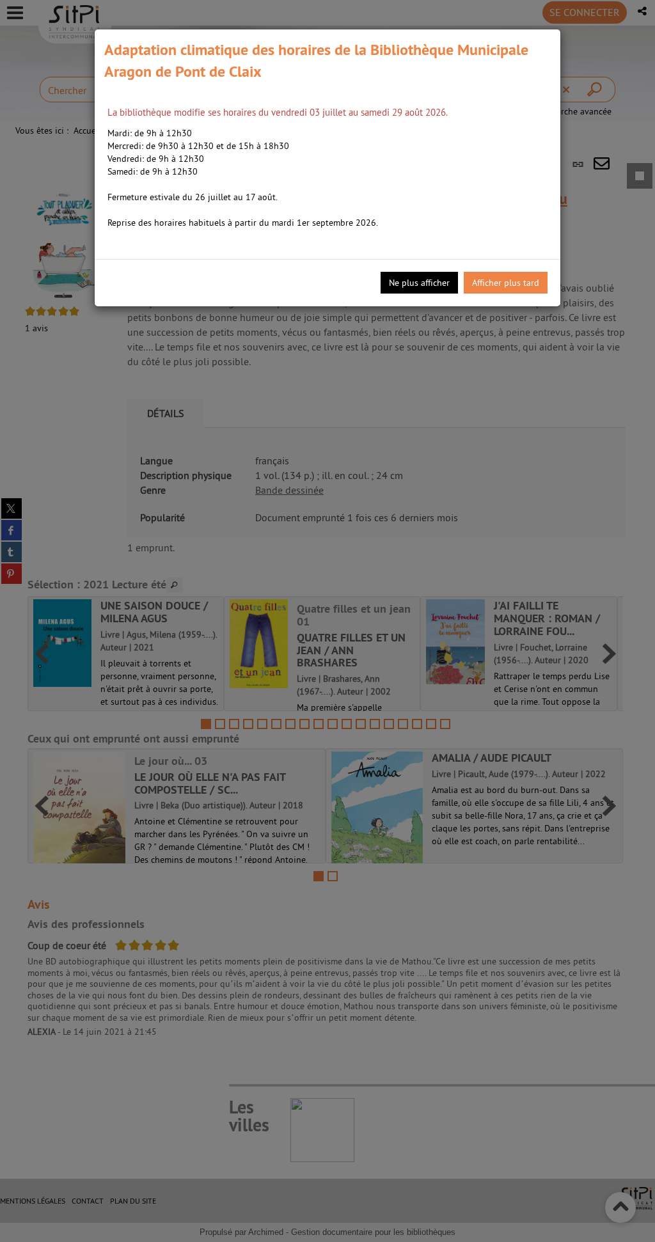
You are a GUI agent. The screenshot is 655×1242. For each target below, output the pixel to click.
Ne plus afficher (419, 282)
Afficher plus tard (505, 282)
